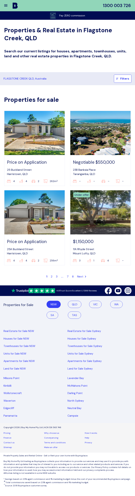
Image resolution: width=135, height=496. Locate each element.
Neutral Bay (74, 408)
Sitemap (8, 447)
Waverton (9, 401)
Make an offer (51, 447)
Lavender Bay (76, 378)
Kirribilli (7, 386)
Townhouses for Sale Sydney (85, 346)
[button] (8, 6)
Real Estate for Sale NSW (19, 331)
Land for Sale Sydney (80, 368)
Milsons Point (12, 378)
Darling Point (75, 393)
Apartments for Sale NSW (19, 361)
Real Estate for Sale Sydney (84, 331)
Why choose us (51, 433)
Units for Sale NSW (15, 353)
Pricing (7, 433)
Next (80, 276)
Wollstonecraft (13, 393)
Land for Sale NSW (15, 368)
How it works (91, 433)
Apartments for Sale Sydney (85, 361)
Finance (7, 437)
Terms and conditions (55, 442)
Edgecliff (9, 408)
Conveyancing (51, 437)
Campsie (73, 416)
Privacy (88, 442)
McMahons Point (78, 386)
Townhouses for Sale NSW (19, 346)
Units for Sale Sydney (80, 353)
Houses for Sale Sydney (82, 338)
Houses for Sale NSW (16, 338)
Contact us (9, 442)
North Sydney (76, 401)
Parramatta (10, 416)
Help (87, 437)
